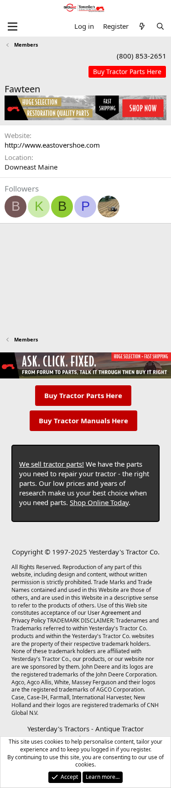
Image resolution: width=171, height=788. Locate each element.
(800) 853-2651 (141, 55)
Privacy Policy (28, 620)
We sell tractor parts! (51, 464)
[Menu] (12, 26)
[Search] (160, 26)
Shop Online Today (99, 502)
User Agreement (109, 613)
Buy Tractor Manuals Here (83, 420)
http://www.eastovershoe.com (52, 144)
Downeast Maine (31, 166)
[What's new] (142, 26)
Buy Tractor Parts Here (83, 395)
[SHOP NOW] (127, 72)
